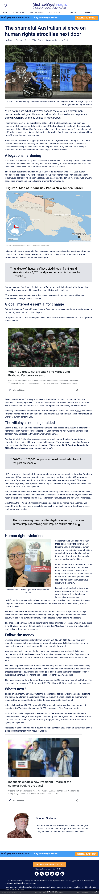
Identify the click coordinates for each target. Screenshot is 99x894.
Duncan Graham (15, 40)
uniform (60, 705)
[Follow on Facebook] (37, 874)
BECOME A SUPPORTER (86, 18)
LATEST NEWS (18, 13)
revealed (61, 309)
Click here (60, 869)
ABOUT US (72, 13)
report (26, 160)
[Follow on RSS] (62, 874)
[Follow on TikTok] (57, 874)
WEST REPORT (54, 13)
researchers (10, 257)
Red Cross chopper (78, 716)
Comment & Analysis (47, 40)
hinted (16, 445)
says (78, 410)
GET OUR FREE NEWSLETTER (49, 864)
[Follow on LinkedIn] (47, 874)
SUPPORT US (90, 13)
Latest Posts (63, 40)
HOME (5, 13)
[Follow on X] (42, 874)
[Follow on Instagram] (52, 874)
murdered (25, 431)
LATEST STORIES (36, 13)
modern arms (58, 603)
